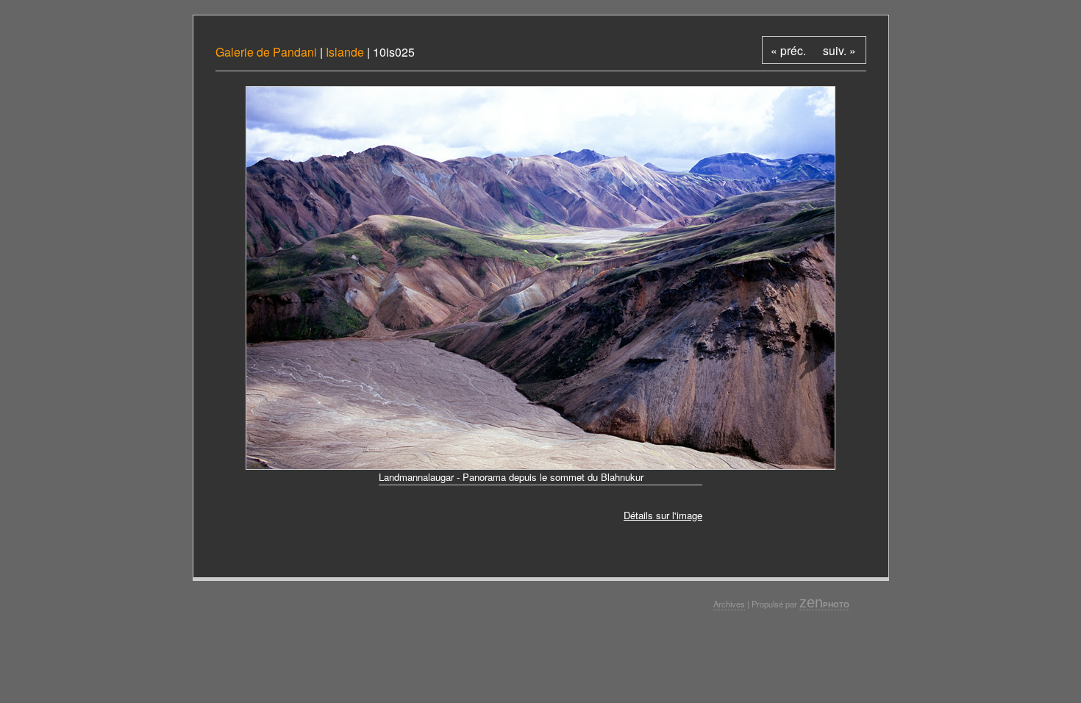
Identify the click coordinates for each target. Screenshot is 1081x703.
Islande (345, 51)
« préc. (788, 50)
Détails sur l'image (663, 515)
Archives (729, 604)
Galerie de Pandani (267, 51)
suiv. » (839, 50)
